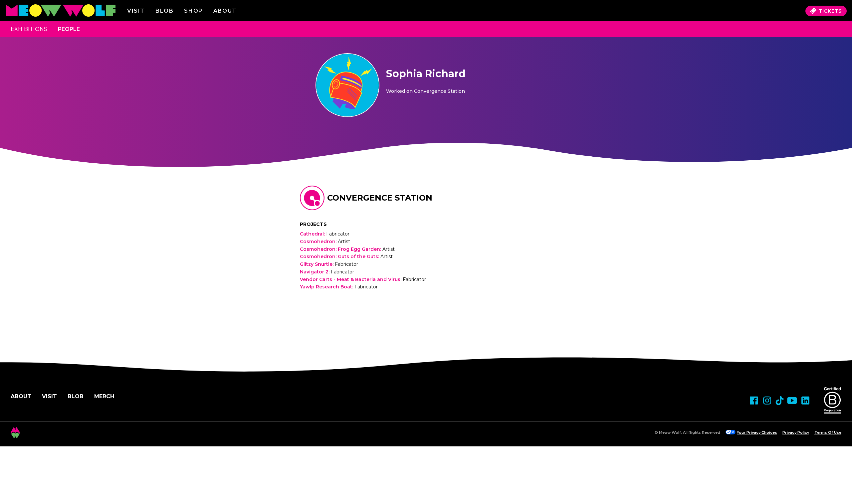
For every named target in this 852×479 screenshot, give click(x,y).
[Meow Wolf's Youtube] (792, 400)
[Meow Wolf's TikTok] (779, 400)
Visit (136, 11)
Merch (104, 396)
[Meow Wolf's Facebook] (753, 400)
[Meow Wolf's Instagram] (767, 400)
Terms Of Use (827, 432)
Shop (193, 11)
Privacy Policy (795, 432)
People (69, 29)
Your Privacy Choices (757, 432)
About (21, 396)
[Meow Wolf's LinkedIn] (805, 400)
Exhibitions (29, 29)
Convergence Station (379, 198)
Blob (164, 11)
